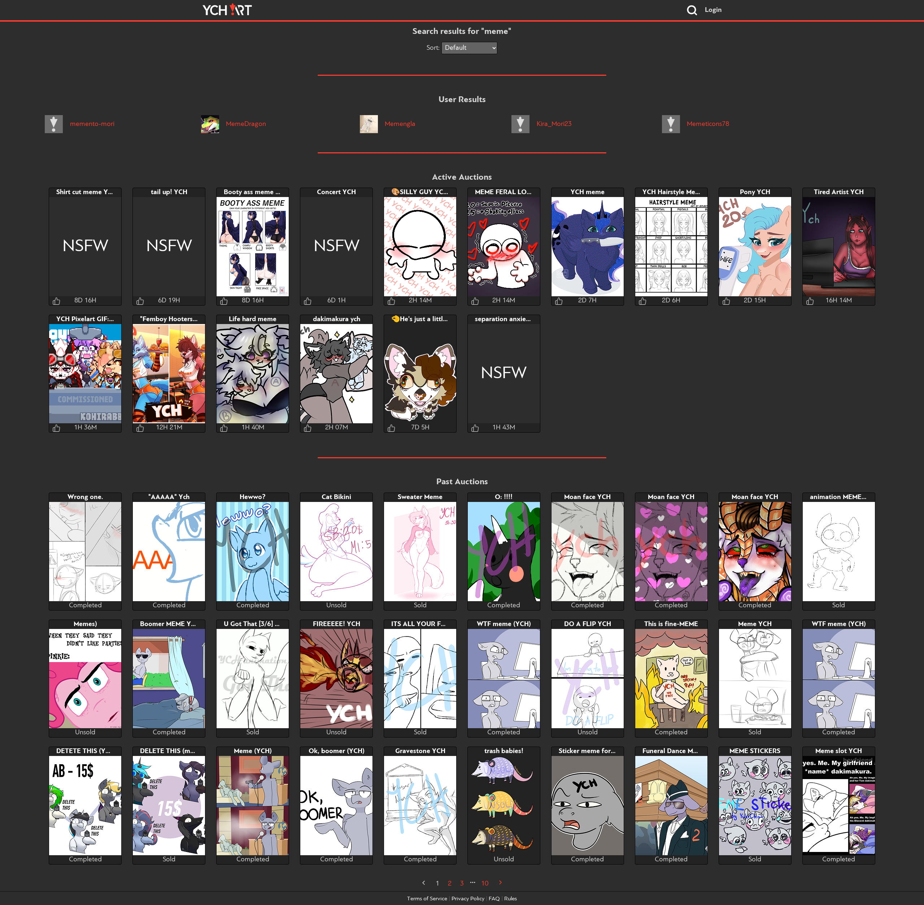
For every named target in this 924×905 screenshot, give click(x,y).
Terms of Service (427, 899)
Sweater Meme (420, 497)
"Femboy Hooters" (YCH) (177, 319)
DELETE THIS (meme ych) (178, 751)
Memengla (399, 124)
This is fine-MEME (671, 624)
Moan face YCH (587, 497)
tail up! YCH (169, 192)
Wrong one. (85, 497)
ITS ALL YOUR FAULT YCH (432, 624)
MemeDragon (245, 124)
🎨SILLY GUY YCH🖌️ (424, 192)
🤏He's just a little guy (425, 319)
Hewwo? (253, 497)
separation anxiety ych (509, 319)
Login (713, 10)
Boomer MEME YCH (170, 624)
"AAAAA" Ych (168, 497)
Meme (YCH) (253, 751)
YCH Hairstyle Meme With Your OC (695, 192)
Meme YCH (755, 624)
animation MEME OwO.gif (849, 497)
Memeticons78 (707, 124)
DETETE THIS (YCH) (86, 751)
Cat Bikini (336, 497)
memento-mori (91, 124)
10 (484, 883)
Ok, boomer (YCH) (337, 751)
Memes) (85, 624)
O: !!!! (504, 497)
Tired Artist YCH (839, 192)
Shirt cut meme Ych (85, 192)
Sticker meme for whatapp (599, 751)
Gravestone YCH (420, 751)
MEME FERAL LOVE (505, 192)
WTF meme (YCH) (504, 624)
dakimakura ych (336, 319)
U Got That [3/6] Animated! (265, 624)
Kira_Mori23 (553, 124)
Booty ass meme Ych (255, 192)
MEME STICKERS (754, 751)
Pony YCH (755, 192)
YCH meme (588, 192)
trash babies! (503, 751)
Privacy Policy (468, 899)
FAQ (494, 899)
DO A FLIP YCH (587, 624)
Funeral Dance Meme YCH (681, 751)
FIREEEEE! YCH (336, 624)
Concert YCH (336, 192)
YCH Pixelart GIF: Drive (91, 319)
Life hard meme (252, 319)
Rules (510, 899)
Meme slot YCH (838, 751)
